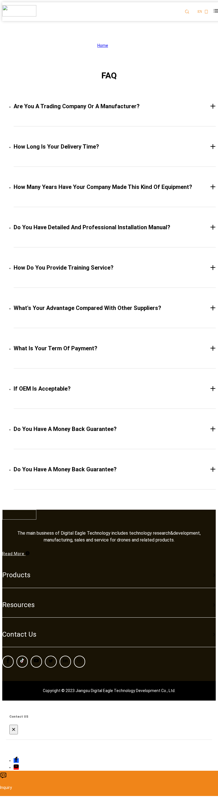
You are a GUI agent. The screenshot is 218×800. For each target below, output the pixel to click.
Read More (14, 553)
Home (102, 45)
